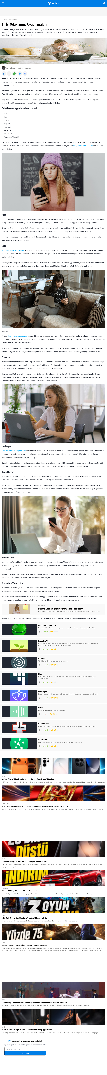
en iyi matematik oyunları (83, 146)
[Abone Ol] (25, 73)
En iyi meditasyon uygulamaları (14, 451)
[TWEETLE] (9, 75)
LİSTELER (12, 19)
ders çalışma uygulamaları (18, 336)
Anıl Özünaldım (11, 68)
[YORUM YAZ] (20, 75)
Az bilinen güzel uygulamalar (13, 250)
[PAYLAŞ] (4, 75)
